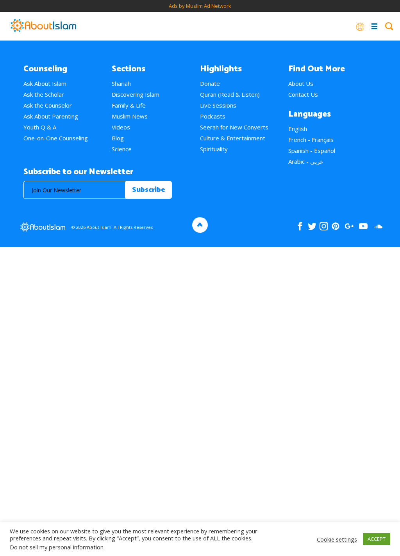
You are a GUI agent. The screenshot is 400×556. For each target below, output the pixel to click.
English (297, 129)
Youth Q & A (39, 127)
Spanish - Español (311, 150)
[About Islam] (43, 26)
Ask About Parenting (50, 116)
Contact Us (303, 94)
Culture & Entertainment (232, 138)
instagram (324, 226)
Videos (121, 127)
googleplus (349, 226)
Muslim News (130, 116)
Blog (118, 138)
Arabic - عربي (305, 161)
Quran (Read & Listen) (230, 94)
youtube (363, 226)
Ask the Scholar (43, 94)
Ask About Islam (44, 83)
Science (122, 149)
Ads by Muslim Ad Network (200, 5)
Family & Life (129, 105)
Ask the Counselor (47, 105)
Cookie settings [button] (337, 539)
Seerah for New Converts (234, 127)
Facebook (300, 226)
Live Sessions (218, 105)
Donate (210, 83)
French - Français (311, 139)
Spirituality (214, 149)
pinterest (335, 226)
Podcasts (212, 116)
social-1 (377, 226)
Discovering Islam (135, 94)
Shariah (121, 83)
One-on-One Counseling (55, 138)
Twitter (311, 226)
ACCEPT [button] (377, 538)
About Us (300, 83)
